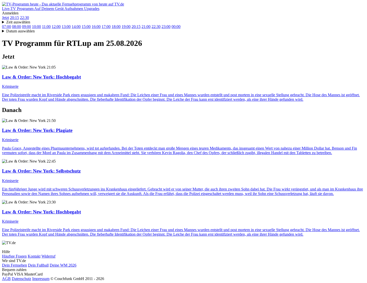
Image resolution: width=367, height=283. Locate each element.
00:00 (176, 26)
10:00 (36, 26)
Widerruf (48, 256)
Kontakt (34, 256)
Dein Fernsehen (14, 265)
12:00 (56, 26)
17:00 (106, 26)
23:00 (166, 26)
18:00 (116, 26)
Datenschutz (21, 279)
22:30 (24, 17)
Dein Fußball (38, 265)
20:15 (14, 17)
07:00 (6, 26)
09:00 (26, 26)
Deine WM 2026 (63, 265)
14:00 (76, 26)
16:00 (96, 26)
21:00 (146, 26)
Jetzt (5, 17)
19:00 (126, 26)
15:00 (86, 26)
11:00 (46, 26)
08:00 (16, 26)
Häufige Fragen (14, 256)
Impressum (40, 279)
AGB (6, 279)
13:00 (66, 26)
